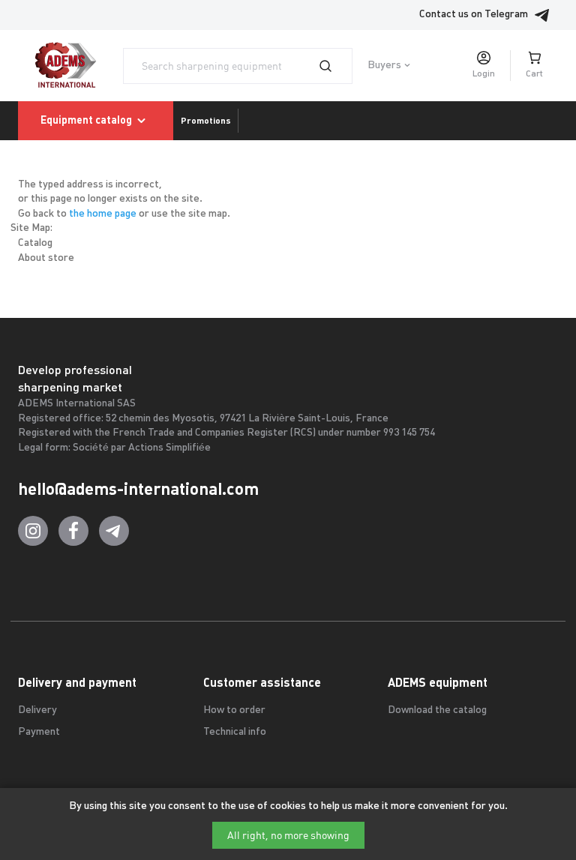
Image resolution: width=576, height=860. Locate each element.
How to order (234, 710)
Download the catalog (437, 710)
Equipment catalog (86, 120)
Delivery (37, 710)
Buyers (384, 65)
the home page (102, 214)
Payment (39, 732)
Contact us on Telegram (473, 14)
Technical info (234, 732)
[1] (334, 66)
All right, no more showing (288, 835)
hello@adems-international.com (138, 489)
